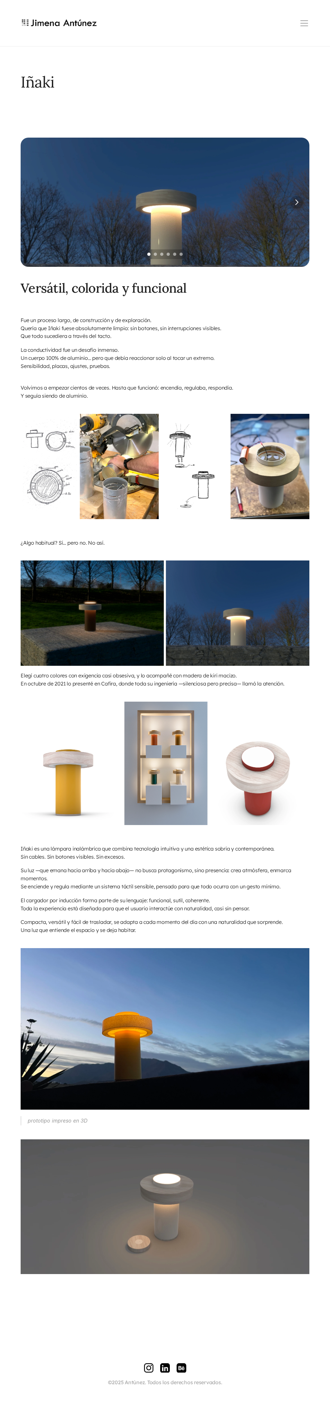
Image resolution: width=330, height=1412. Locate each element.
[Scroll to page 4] (168, 254)
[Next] (296, 202)
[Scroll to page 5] (174, 254)
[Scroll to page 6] (182, 254)
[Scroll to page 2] (155, 254)
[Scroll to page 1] (148, 254)
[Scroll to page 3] (162, 254)
